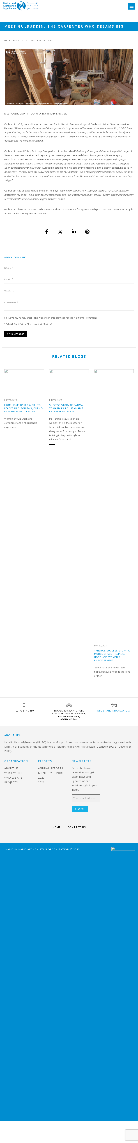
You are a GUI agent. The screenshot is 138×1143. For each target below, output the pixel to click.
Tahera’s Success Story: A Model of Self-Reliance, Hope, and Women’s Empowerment (112, 655)
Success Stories (42, 40)
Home (56, 827)
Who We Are (13, 777)
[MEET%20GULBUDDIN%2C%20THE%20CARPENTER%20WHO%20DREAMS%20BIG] (47, 232)
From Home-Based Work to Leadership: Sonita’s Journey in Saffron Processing (23, 408)
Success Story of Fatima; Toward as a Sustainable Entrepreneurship (66, 408)
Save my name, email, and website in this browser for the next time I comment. (52, 317)
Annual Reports (50, 768)
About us (11, 768)
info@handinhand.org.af (114, 710)
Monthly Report (51, 773)
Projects (11, 782)
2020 (41, 777)
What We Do (13, 773)
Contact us (77, 827)
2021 (41, 782)
